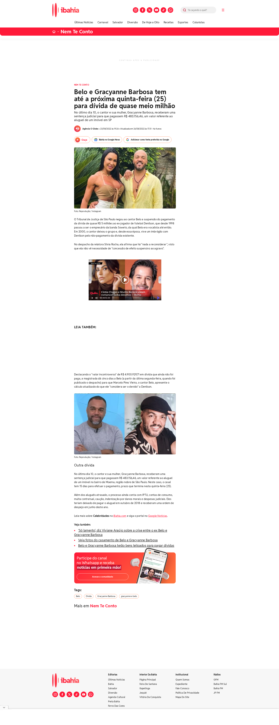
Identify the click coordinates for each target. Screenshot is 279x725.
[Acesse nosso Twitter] (149, 10)
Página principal (148, 679)
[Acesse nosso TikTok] (163, 10)
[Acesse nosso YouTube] (156, 10)
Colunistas (199, 22)
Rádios (217, 674)
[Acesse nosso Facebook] (142, 10)
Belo (78, 596)
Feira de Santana (148, 684)
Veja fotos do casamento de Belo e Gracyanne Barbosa (118, 540)
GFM (216, 679)
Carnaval (103, 22)
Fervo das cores (116, 705)
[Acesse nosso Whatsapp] (170, 10)
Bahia (111, 684)
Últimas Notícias (83, 22)
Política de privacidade (187, 692)
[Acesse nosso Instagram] (135, 10)
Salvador (117, 22)
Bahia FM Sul (220, 684)
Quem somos (182, 679)
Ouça (84, 139)
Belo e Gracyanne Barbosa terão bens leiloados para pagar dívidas (126, 545)
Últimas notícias (116, 679)
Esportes (183, 22)
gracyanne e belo (129, 596)
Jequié (143, 692)
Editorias (112, 674)
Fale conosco (182, 688)
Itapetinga (145, 688)
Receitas (169, 22)
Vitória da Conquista (150, 697)
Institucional (182, 674)
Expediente (181, 684)
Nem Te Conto (77, 32)
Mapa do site (182, 697)
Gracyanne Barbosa (106, 596)
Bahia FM (218, 688)
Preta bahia (114, 701)
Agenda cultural (116, 697)
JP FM (217, 692)
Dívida (89, 596)
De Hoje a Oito (150, 22)
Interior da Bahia (148, 674)
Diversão (132, 22)
